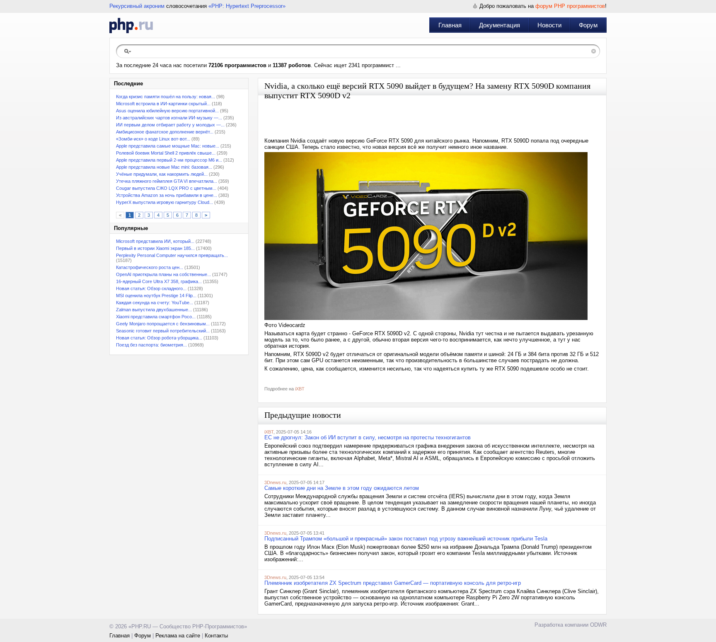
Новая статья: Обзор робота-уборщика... (159, 337)
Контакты (216, 635)
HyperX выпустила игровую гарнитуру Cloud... (164, 202)
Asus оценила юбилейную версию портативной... (167, 110)
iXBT (300, 388)
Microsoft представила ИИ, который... (155, 241)
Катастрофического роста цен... (149, 267)
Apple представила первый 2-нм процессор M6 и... (169, 159)
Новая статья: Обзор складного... (151, 288)
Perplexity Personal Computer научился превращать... (172, 255)
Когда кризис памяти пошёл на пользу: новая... (165, 96)
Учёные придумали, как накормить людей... (162, 174)
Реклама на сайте (177, 635)
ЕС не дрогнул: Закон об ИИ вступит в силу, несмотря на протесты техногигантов (367, 437)
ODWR (598, 625)
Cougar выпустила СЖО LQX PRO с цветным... (166, 188)
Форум (588, 25)
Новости (549, 25)
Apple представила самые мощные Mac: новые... (167, 145)
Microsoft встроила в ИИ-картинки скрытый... (163, 103)
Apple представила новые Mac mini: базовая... (164, 167)
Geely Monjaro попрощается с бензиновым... (163, 323)
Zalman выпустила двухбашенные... (154, 309)
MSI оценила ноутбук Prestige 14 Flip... (156, 295)
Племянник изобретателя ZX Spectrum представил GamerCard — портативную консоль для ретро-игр (392, 583)
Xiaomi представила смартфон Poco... (156, 316)
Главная (450, 25)
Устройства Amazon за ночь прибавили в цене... (166, 195)
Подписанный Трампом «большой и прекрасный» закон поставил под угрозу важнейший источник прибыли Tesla (405, 538)
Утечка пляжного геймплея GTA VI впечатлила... (166, 181)
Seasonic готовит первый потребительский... (163, 330)
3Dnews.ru (275, 482)
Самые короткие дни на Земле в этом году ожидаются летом (341, 488)
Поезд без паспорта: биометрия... (151, 344)
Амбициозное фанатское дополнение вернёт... (164, 131)
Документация (499, 25)
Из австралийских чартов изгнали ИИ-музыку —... (169, 117)
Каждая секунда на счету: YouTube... (154, 302)
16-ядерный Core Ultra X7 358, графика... (159, 281)
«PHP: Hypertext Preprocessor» (246, 6)
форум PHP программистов (570, 6)
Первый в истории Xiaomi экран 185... (155, 248)
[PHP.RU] (131, 25)
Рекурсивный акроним (136, 6)
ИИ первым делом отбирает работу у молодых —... (170, 124)
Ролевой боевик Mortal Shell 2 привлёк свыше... (165, 152)
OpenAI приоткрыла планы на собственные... (163, 274)
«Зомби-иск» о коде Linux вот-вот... (153, 138)
